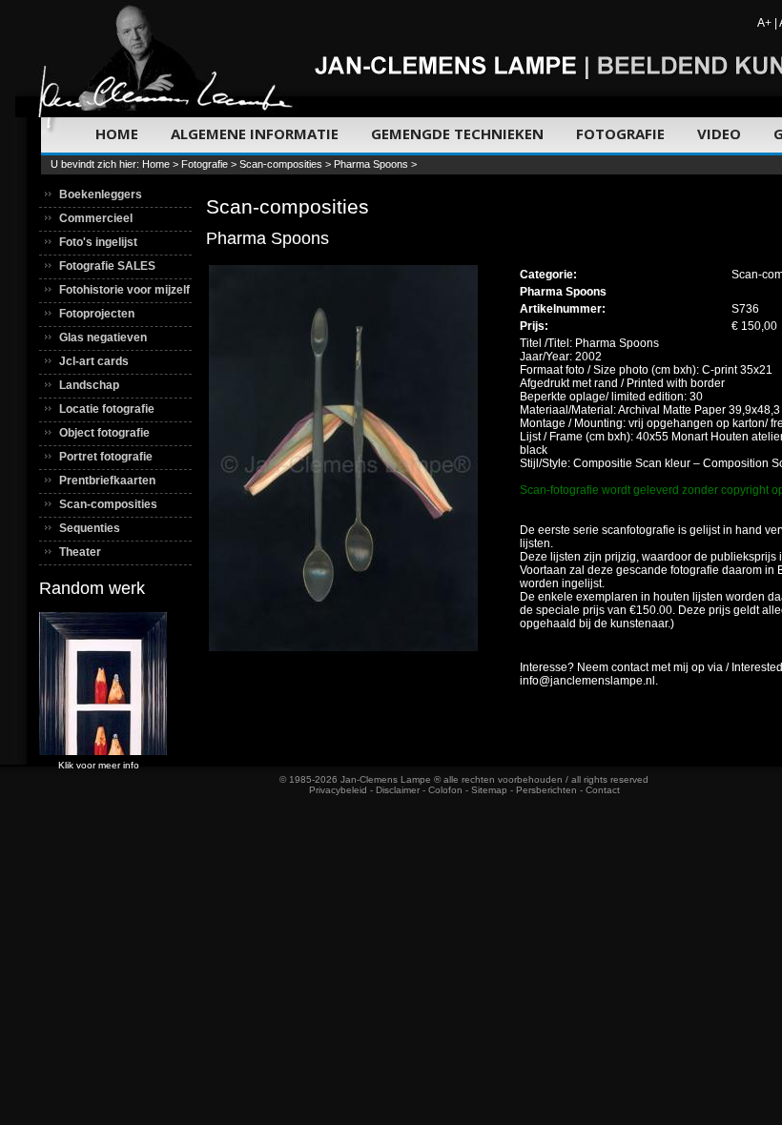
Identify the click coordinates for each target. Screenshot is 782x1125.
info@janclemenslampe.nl (587, 680)
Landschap (89, 385)
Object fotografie (104, 433)
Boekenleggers (100, 194)
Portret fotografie (106, 456)
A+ (764, 23)
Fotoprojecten (96, 313)
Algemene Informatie (255, 133)
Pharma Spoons (371, 164)
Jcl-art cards (94, 361)
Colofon (445, 790)
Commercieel (96, 218)
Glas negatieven (103, 337)
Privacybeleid (338, 790)
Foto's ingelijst (98, 242)
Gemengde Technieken (457, 133)
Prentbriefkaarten (107, 480)
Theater (80, 552)
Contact (603, 790)
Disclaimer (398, 790)
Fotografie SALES (107, 266)
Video (719, 133)
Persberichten (546, 790)
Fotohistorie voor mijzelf (124, 290)
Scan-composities (280, 164)
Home (116, 133)
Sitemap (489, 790)
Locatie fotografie (106, 409)
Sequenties (89, 528)
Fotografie (620, 133)
